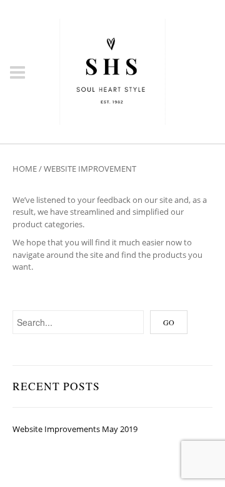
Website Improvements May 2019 (75, 429)
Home (24, 168)
